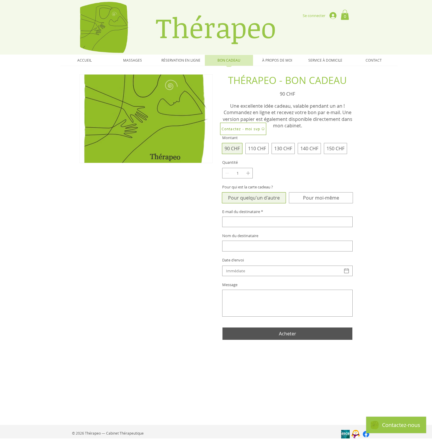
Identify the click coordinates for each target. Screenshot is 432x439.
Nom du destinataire (240, 235)
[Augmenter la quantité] (248, 173)
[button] (345, 15)
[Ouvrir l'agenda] (346, 270)
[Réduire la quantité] (226, 173)
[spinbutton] (237, 173)
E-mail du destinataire (242, 211)
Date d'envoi (233, 260)
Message (229, 284)
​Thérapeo (216, 27)
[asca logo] (345, 434)
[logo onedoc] (355, 434)
